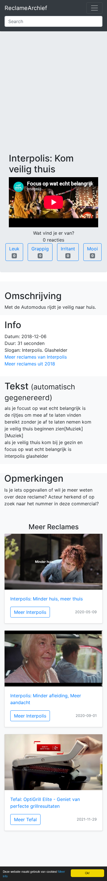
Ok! (87, 873)
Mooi (92, 252)
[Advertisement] (53, 96)
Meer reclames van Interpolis (36, 357)
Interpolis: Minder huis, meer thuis (46, 599)
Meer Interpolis (30, 612)
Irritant (68, 252)
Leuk (14, 252)
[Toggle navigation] (94, 8)
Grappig (40, 252)
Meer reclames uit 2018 (30, 364)
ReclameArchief (26, 8)
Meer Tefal (25, 819)
